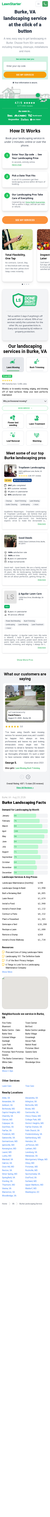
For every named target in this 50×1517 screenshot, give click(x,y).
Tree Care (29, 1086)
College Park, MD (33, 1119)
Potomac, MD (31, 1166)
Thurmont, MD (8, 1185)
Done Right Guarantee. (35, 202)
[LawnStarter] (12, 4)
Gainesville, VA (8, 1137)
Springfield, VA (8, 1177)
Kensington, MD (9, 1148)
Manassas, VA (31, 1156)
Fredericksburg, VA (33, 1134)
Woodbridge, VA (9, 1195)
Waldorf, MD (31, 1188)
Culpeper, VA (7, 1123)
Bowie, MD (30, 1109)
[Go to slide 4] (28, 284)
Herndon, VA (30, 1141)
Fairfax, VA (7, 1130)
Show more (42, 524)
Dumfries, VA (8, 1127)
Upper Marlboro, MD (34, 1185)
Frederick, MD (8, 1134)
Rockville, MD (31, 1170)
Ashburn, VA (7, 1105)
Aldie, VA (6, 1098)
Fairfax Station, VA (33, 1127)
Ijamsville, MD (8, 1145)
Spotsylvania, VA (32, 1174)
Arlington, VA (31, 1101)
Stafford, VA (31, 1177)
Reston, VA (7, 1170)
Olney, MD (29, 1163)
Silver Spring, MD (9, 1174)
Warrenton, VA (8, 1192)
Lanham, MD (30, 1148)
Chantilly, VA (7, 1116)
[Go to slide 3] (26, 284)
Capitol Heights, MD (11, 1112)
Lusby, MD (6, 1156)
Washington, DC (32, 1192)
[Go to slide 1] (22, 284)
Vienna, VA (6, 1188)
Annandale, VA (8, 1101)
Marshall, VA (7, 1159)
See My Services (25, 220)
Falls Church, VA (32, 1130)
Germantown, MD (10, 1141)
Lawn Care (6, 1086)
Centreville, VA (31, 1112)
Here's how (16, 164)
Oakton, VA (7, 1163)
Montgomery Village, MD (36, 1159)
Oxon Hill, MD (8, 1166)
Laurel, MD (7, 1152)
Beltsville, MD (31, 1105)
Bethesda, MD (8, 1109)
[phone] (45, 4)
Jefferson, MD (31, 1145)
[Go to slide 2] (24, 284)
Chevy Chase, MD (33, 1116)
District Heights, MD (34, 1123)
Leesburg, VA (31, 1152)
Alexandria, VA (31, 1098)
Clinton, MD (7, 1119)
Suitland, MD (31, 1181)
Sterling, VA (7, 1181)
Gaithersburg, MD (33, 1137)
